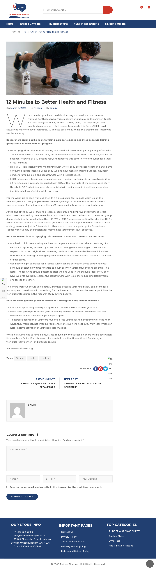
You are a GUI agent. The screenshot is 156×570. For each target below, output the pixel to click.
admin (53, 108)
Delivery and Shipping (73, 546)
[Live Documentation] (3, 295)
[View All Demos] (3, 288)
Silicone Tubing (115, 24)
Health (32, 358)
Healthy (45, 358)
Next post (71, 379)
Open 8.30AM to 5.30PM (27, 546)
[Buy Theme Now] (3, 281)
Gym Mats (114, 540)
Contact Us (67, 532)
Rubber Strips (58, 24)
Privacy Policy (68, 536)
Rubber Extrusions (86, 24)
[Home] (7, 32)
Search (108, 10)
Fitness (38, 108)
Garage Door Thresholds (26, 32)
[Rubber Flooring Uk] (18, 10)
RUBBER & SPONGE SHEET (124, 531)
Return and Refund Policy (75, 551)
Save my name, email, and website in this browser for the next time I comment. (56, 487)
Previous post (45, 379)
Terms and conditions (73, 541)
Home (9, 24)
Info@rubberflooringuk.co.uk (29, 535)
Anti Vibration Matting (121, 545)
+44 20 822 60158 (23, 532)
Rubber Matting (30, 24)
